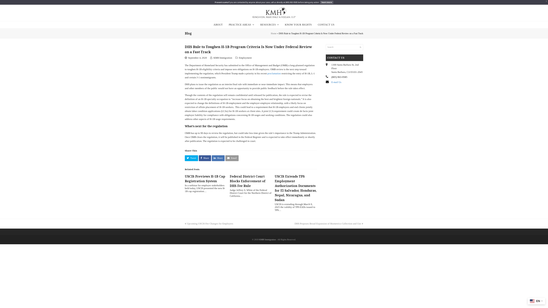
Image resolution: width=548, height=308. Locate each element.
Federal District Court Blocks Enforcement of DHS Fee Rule (247, 181)
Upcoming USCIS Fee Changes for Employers (210, 223)
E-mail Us (336, 82)
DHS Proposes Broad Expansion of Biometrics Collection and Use (328, 223)
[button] (191, 158)
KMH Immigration (222, 57)
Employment (245, 57)
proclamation (274, 73)
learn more (327, 2)
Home (273, 33)
